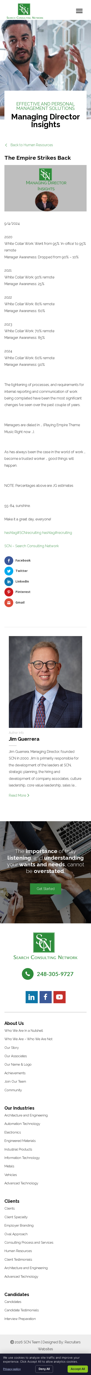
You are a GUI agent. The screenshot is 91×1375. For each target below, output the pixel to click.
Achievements (14, 1073)
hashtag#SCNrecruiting (22, 533)
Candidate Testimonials (21, 1310)
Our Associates (15, 1056)
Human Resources (18, 1251)
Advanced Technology (21, 1183)
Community (13, 1090)
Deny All (44, 1369)
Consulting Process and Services (28, 1243)
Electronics (12, 1132)
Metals (9, 1166)
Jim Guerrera (24, 739)
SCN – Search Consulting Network (31, 546)
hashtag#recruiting (57, 533)
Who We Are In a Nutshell (23, 1031)
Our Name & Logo (18, 1064)
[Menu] (79, 11)
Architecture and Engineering (26, 1115)
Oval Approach (16, 1234)
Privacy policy (12, 1369)
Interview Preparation (20, 1319)
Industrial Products (18, 1149)
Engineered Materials (20, 1141)
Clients (9, 1208)
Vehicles (10, 1175)
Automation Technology (22, 1124)
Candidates (12, 1302)
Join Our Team (15, 1082)
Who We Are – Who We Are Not (28, 1039)
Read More (18, 795)
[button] (28, 145)
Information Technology (22, 1158)
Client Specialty (16, 1217)
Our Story (11, 1048)
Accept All (78, 1369)
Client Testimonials (18, 1260)
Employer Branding (19, 1225)
